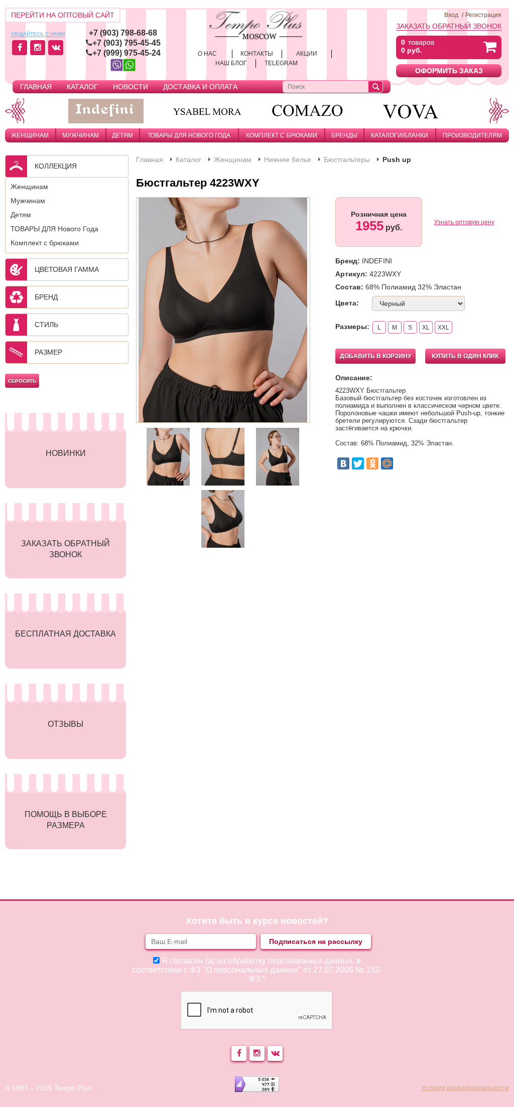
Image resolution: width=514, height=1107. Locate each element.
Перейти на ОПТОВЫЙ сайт (62, 15)
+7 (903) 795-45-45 (126, 43)
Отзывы (65, 724)
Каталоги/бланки (399, 135)
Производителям (472, 135)
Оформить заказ (449, 71)
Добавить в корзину (375, 356)
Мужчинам (80, 135)
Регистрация (483, 15)
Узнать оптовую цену (464, 222)
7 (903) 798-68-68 (125, 33)
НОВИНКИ (66, 453)
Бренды (344, 135)
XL (426, 327)
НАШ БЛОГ (231, 63)
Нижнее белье (287, 159)
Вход (451, 15)
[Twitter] (358, 463)
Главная (36, 87)
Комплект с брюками (281, 135)
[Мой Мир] (387, 463)
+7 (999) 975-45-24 (126, 53)
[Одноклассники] (372, 463)
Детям (122, 135)
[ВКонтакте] (343, 463)
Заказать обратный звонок (448, 26)
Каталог (82, 87)
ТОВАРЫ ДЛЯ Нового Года (189, 135)
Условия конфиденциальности (465, 1087)
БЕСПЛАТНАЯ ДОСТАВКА (65, 633)
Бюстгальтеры (347, 159)
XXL (443, 327)
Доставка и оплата (200, 87)
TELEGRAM (281, 63)
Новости (130, 87)
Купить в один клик (465, 356)
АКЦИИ (306, 53)
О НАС (207, 53)
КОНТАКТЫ (256, 53)
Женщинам (30, 135)
